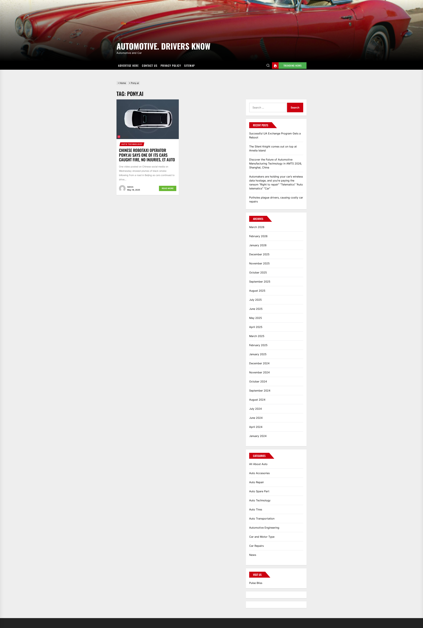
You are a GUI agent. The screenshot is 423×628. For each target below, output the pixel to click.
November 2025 (259, 263)
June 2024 (256, 417)
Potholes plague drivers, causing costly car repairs (276, 199)
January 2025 (258, 354)
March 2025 (256, 336)
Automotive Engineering (264, 527)
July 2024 (255, 408)
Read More (167, 188)
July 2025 (255, 299)
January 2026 (258, 245)
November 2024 (259, 372)
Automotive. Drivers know (163, 45)
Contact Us (149, 65)
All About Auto (258, 464)
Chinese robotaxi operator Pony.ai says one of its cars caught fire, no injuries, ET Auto (147, 155)
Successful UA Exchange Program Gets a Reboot (275, 135)
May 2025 (255, 318)
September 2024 (259, 390)
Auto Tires (255, 509)
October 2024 (258, 381)
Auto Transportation (261, 518)
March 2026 (256, 227)
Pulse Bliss (255, 583)
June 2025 (256, 308)
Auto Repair (256, 482)
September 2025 (259, 281)
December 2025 (259, 254)
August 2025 (257, 290)
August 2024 (257, 399)
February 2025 (258, 345)
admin (130, 187)
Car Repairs (256, 545)
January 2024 (258, 436)
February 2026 (258, 236)
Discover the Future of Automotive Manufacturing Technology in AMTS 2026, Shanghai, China (275, 163)
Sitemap (189, 65)
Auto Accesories (259, 473)
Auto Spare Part (259, 491)
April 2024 (255, 427)
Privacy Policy (171, 65)
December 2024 (259, 363)
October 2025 (258, 272)
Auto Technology (131, 144)
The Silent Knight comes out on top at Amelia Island (273, 148)
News (252, 554)
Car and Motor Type (261, 536)
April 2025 (255, 327)
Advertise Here (128, 65)
